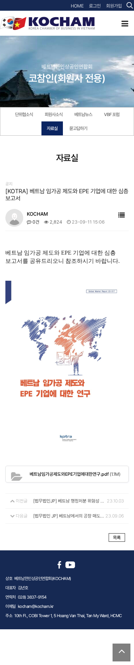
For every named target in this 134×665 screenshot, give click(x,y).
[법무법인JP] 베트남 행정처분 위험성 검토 (68, 501)
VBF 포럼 (111, 114)
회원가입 (114, 6)
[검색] (129, 5)
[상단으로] (121, 652)
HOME (77, 6)
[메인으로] (47, 23)
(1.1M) (75, 474)
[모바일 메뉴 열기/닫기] (124, 23)
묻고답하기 (78, 128)
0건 (35, 222)
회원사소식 (54, 114)
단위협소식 (24, 114)
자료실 (52, 128)
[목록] (121, 215)
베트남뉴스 (83, 114)
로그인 (95, 6)
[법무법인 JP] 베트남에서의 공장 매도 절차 (68, 516)
